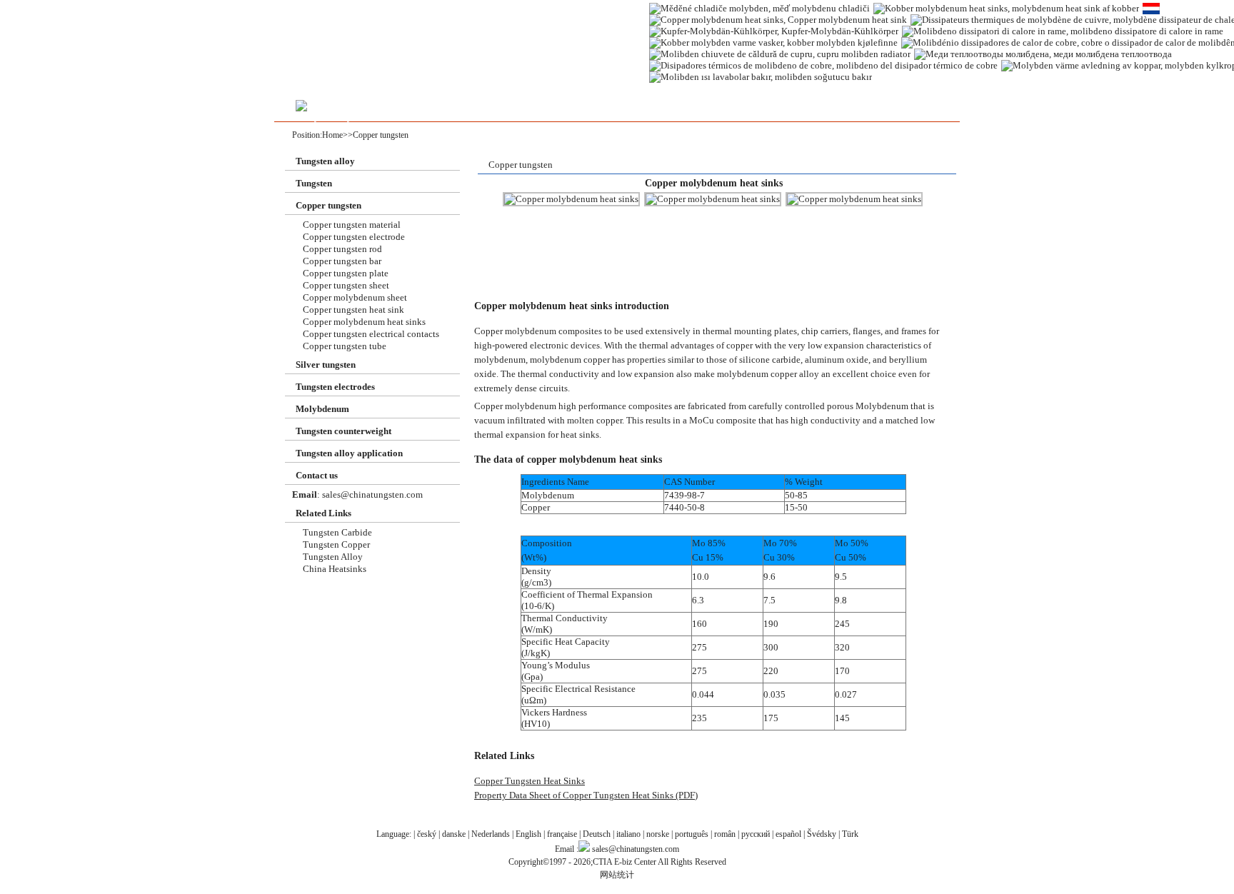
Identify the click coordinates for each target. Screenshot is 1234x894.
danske (454, 834)
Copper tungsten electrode (354, 236)
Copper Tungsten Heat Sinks (529, 780)
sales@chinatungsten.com (371, 494)
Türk (850, 834)
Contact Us (519, 110)
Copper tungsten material (352, 224)
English (528, 834)
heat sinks (580, 434)
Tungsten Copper (336, 544)
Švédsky (821, 834)
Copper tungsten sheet (346, 285)
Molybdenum (322, 408)
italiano (628, 834)
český (426, 834)
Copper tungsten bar (342, 261)
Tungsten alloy (325, 161)
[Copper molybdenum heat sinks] (571, 199)
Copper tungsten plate (345, 273)
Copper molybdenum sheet (355, 297)
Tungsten (314, 183)
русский (755, 834)
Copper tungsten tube (344, 346)
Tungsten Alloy (333, 556)
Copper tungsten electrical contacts (371, 333)
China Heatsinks (334, 568)
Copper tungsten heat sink (353, 309)
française (562, 834)
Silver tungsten (326, 364)
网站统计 (617, 875)
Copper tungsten (380, 135)
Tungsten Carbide (337, 532)
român (725, 834)
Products (390, 110)
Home (332, 135)
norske (657, 834)
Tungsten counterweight (343, 431)
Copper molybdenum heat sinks (364, 321)
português (691, 834)
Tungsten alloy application (349, 453)
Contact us (317, 475)
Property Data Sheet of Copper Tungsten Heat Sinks (573, 795)
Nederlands (490, 834)
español (788, 834)
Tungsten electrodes (335, 386)
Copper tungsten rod (342, 248)
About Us (454, 110)
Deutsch (597, 834)
